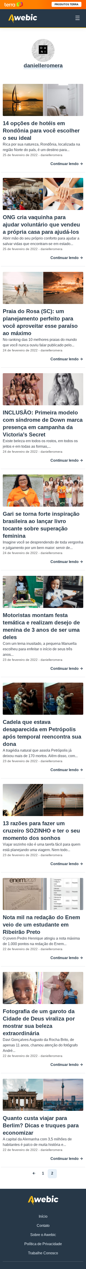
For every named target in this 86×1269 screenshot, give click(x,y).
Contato (43, 1226)
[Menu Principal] (77, 18)
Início (43, 1216)
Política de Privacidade (43, 1244)
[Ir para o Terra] (14, 4)
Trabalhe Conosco (43, 1253)
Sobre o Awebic (43, 1235)
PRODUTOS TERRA (66, 4)
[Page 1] (34, 1173)
